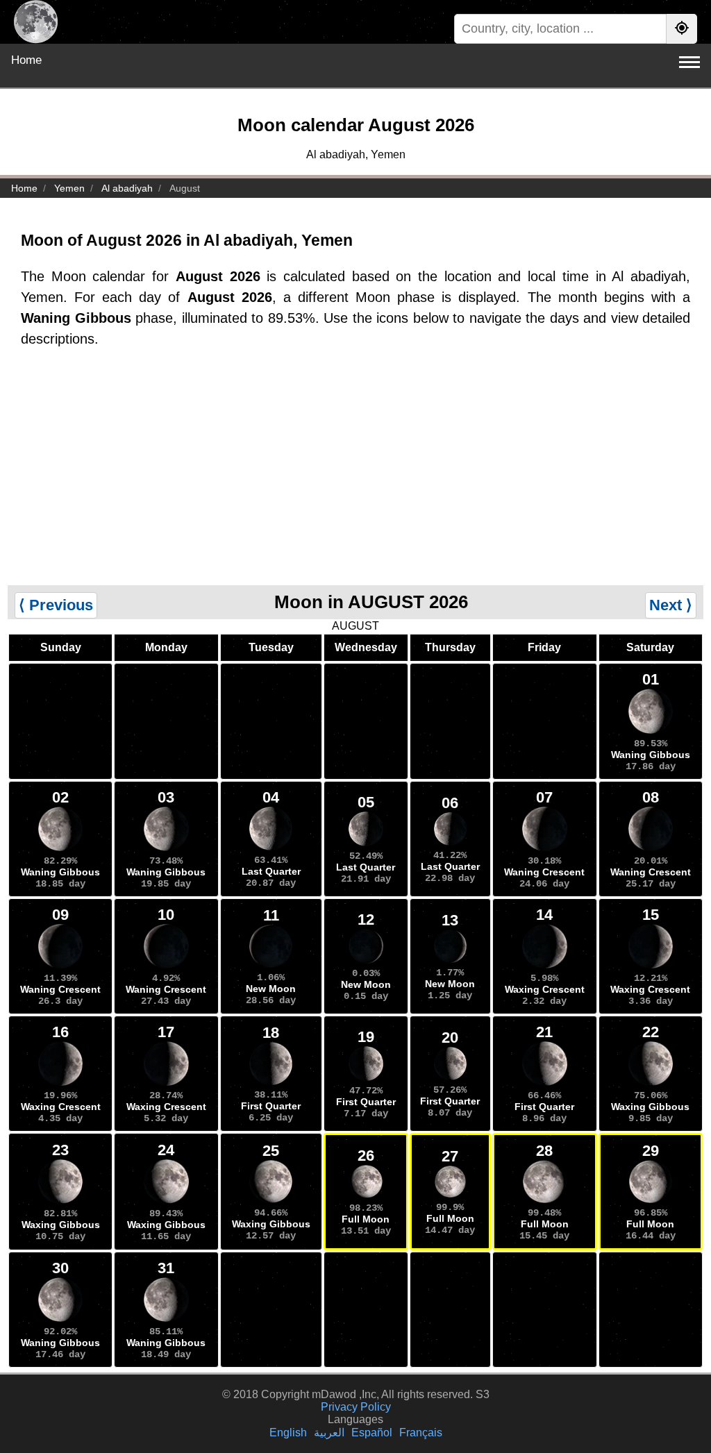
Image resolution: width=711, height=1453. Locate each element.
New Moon (271, 988)
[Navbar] (689, 62)
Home (26, 60)
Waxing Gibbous (650, 1106)
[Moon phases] (36, 22)
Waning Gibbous (650, 754)
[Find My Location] (682, 29)
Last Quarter (271, 871)
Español (371, 1432)
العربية (329, 1432)
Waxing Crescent (545, 989)
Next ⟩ (670, 605)
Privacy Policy (356, 1407)
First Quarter (271, 1105)
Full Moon (366, 1219)
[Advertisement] (355, 481)
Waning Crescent (544, 871)
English (288, 1432)
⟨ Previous (56, 605)
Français (420, 1432)
